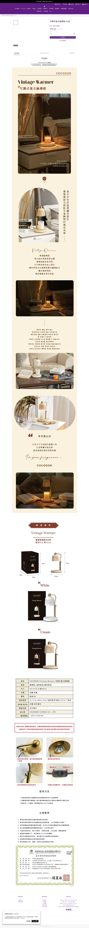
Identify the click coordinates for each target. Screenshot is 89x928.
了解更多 (22, 918)
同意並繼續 (35, 921)
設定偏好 (28, 921)
